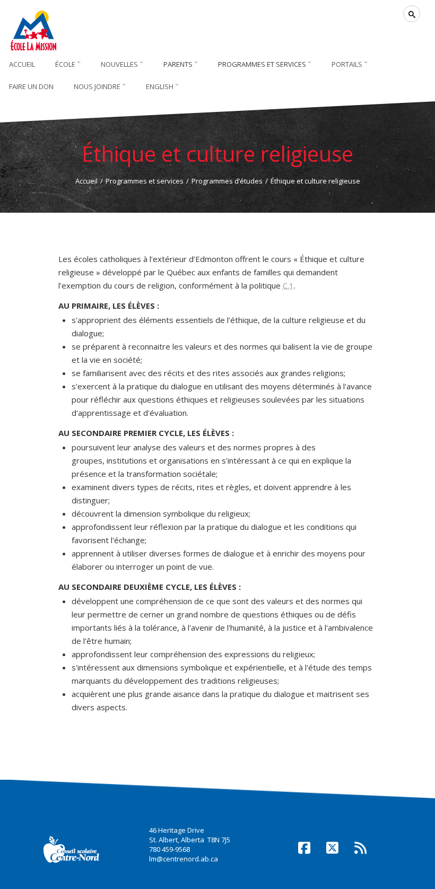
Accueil (86, 181)
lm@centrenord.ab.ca (183, 859)
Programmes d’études (227, 181)
